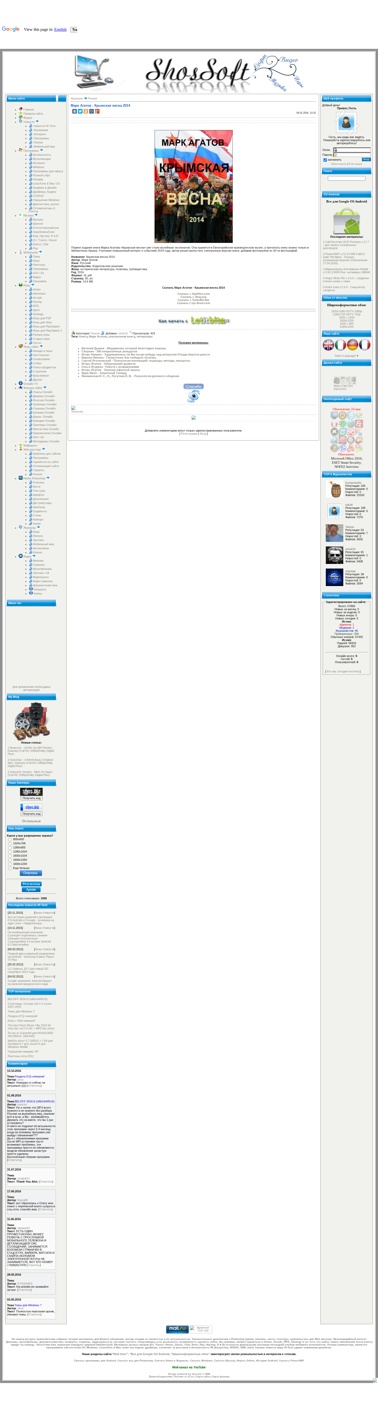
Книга (83, 336)
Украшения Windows (46, 200)
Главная (28, 109)
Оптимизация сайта (46, 466)
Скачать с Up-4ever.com (193, 303)
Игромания (40, 130)
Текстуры (39, 490)
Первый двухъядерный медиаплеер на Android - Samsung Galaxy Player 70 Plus (31, 956)
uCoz (191, 1376)
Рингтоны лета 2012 (21, 1056)
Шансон (38, 223)
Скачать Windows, (201, 1360)
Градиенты (40, 511)
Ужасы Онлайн (42, 392)
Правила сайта (33, 113)
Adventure (39, 293)
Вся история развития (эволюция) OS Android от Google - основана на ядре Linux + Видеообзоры (31, 920)
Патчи (37, 342)
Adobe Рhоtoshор (34, 478)
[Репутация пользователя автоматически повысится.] (193, 386)
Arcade (37, 297)
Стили (37, 515)
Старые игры (41, 338)
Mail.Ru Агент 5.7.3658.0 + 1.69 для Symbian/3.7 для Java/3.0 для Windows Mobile (30, 1043)
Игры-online (31, 346)
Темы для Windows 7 (21, 1011)
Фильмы (38, 560)
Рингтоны (39, 264)
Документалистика (45, 585)
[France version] (365, 350)
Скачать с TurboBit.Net (193, 299)
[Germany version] (353, 350)
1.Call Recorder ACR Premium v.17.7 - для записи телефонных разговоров (346, 245)
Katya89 (22, 1200)
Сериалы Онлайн (44, 408)
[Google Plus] (97, 111)
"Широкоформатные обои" (190, 1354)
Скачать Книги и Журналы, (172, 1360)
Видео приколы (43, 581)
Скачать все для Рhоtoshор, (136, 1360)
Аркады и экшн (42, 350)
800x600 (18, 839)
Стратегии (39, 371)
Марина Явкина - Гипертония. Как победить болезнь (119, 357)
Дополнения (41, 498)
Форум (27, 117)
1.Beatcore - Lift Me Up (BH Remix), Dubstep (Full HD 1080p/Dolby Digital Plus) (31, 750)
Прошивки (39, 281)
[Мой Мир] (91, 111)
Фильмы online (33, 387)
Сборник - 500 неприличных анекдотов (109, 351)
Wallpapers (30, 445)
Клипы (37, 593)
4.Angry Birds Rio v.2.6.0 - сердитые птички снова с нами (346, 280)
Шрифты (38, 494)
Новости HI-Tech (44, 125)
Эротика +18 (41, 572)
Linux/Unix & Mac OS (46, 183)
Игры (36, 260)
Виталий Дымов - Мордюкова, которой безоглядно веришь (124, 348)
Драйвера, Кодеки (44, 191)
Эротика (38, 540)
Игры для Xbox (42, 322)
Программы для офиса (48, 171)
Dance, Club (40, 244)
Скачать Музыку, (225, 1360)
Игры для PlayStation (46, 326)
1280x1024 (20, 851)
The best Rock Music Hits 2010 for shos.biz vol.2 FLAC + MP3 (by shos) (31, 1027)
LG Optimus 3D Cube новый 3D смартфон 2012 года (28, 970)
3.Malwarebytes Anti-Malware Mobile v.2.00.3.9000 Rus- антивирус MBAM (346, 271)
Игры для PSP (42, 318)
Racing (37, 301)
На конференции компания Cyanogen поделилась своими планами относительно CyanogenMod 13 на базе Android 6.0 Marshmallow (29, 938)
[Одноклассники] (86, 111)
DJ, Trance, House (45, 240)
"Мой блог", (120, 1354)
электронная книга (121, 336)
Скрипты (38, 470)
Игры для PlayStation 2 (47, 330)
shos (20, 1308)
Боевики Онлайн (44, 412)
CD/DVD (38, 195)
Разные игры (41, 334)
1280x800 (19, 847)
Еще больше (21, 868)
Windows (38, 167)
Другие (37, 379)
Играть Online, (246, 1360)
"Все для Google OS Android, (150, 1354)
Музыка (28, 215)
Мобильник (31, 252)
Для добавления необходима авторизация (31, 688)
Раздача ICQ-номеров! (23, 1016)
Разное (38, 142)
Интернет (39, 134)
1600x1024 (20, 855)
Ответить (34, 1085)
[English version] (328, 350)
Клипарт (38, 519)
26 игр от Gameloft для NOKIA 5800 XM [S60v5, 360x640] (30, 1034)
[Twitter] (80, 111)
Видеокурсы (41, 577)
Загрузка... (78, 411)
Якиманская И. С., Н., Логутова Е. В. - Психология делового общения (130, 376)
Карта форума (220, 1376)
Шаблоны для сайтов (46, 453)
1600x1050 (20, 859)
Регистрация (189, 433)
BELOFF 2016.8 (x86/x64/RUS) (28, 999)
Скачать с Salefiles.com (193, 293)
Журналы (30, 527)
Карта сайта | (204, 1376)
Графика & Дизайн (45, 187)
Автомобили (41, 548)
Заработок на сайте (46, 461)
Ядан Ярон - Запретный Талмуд (104, 372)
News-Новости (44, 912)
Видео (37, 277)
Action (37, 289)
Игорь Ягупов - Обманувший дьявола (109, 363)
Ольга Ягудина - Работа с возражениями (110, 366)
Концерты (39, 589)
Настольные (41, 354)
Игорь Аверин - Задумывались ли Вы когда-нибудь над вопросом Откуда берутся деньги (146, 354)
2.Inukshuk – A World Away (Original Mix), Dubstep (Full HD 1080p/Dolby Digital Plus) (30, 762)
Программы (41, 138)
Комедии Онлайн (44, 420)
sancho (22, 1104)
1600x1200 (20, 863)
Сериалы (39, 564)
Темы (36, 256)
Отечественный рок (46, 227)
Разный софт (41, 175)
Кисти (36, 486)
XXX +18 (38, 273)
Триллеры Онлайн (45, 424)
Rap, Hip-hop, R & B (45, 235)
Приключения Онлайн (47, 433)
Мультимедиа (42, 158)
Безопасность (42, 154)
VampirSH (23, 1228)
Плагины (38, 482)
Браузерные (41, 375)
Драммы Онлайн (44, 396)
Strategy (38, 314)
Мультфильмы (42, 568)
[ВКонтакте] (74, 111)
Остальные (31, 821)
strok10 (123, 333)
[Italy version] (341, 350)
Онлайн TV (30, 383)
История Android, (267, 1360)
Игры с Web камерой (21, 1020)
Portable (38, 179)
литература (144, 336)
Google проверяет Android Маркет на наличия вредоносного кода (30, 982)
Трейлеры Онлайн (45, 404)
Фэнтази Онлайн (44, 400)
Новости (29, 121)
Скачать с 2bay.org (193, 296)
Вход (203, 433)
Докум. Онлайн (43, 416)
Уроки (37, 523)
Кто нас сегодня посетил (343, 671)
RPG (36, 305)
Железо (38, 535)
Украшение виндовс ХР (23, 1051)
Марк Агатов (98, 336)
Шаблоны (39, 507)
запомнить (334, 159)
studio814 (23, 1178)
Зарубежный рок (44, 231)
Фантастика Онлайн (46, 429)
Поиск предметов (44, 367)
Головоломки (41, 359)
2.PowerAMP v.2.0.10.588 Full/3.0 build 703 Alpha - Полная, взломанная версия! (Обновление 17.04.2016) (345, 258)
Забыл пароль (338, 164)
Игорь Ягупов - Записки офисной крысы (111, 369)
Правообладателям (160, 1376)
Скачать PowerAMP (291, 1360)
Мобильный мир (44, 146)
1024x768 (19, 843)
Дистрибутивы (42, 503)
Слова (37, 363)
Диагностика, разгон (46, 204)
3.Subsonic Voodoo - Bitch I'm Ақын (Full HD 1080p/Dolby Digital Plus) (30, 773)
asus (20, 1079)
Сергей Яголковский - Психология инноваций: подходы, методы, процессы (136, 360)
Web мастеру (32, 449)
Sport (36, 310)
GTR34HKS (24, 1283)
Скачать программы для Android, (95, 1360)
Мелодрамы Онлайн (46, 441)
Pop (35, 248)
